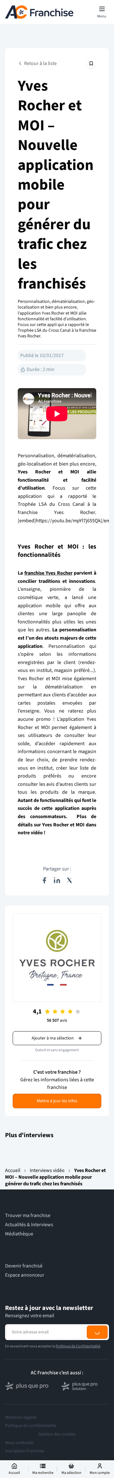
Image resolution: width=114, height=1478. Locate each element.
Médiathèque (19, 1234)
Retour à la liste (40, 63)
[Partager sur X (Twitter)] (70, 880)
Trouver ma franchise (27, 1215)
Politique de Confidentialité (78, 1372)
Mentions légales (21, 1443)
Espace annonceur (24, 1275)
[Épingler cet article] (91, 63)
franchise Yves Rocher (48, 573)
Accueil (12, 1170)
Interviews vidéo (47, 1170)
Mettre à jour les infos (57, 1101)
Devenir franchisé (23, 1266)
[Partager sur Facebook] (44, 880)
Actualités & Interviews (29, 1224)
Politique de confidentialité (30, 1452)
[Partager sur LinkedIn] (57, 880)
